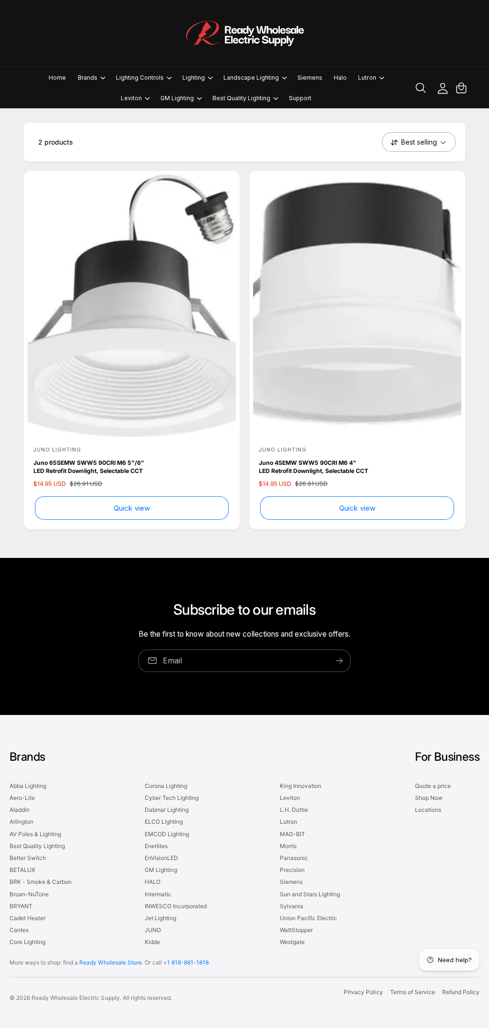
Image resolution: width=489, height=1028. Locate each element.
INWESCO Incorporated (176, 906)
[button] (91, 77)
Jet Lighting (160, 918)
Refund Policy (460, 992)
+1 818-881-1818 (186, 962)
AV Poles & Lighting (35, 834)
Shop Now (429, 797)
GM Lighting (161, 869)
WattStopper (296, 930)
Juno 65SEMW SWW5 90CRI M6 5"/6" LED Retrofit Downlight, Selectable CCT (88, 466)
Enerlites (156, 846)
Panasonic (294, 857)
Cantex (19, 930)
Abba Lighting (28, 785)
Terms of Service (412, 992)
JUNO (153, 930)
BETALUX (22, 869)
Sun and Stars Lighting (310, 894)
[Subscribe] (339, 661)
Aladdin (20, 809)
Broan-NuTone (29, 894)
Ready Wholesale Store (110, 962)
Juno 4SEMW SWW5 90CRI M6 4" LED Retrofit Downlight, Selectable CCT (313, 466)
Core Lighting (27, 941)
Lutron (288, 821)
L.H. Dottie (294, 809)
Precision (292, 869)
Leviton (290, 797)
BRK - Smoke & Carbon (41, 881)
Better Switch (28, 857)
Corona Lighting (166, 785)
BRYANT (21, 906)
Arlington (21, 821)
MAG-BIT (292, 834)
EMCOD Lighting (167, 834)
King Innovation (300, 785)
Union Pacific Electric (308, 918)
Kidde (152, 941)
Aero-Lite (22, 797)
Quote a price (433, 785)
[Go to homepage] (244, 33)
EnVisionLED (161, 857)
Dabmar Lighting (167, 809)
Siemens (291, 881)
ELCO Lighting (164, 821)
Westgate (292, 941)
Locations (428, 809)
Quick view (132, 508)
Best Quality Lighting (37, 846)
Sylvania (291, 906)
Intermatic (158, 894)
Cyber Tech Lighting (172, 797)
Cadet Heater (27, 918)
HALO (152, 881)
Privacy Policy (363, 992)
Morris (288, 846)
